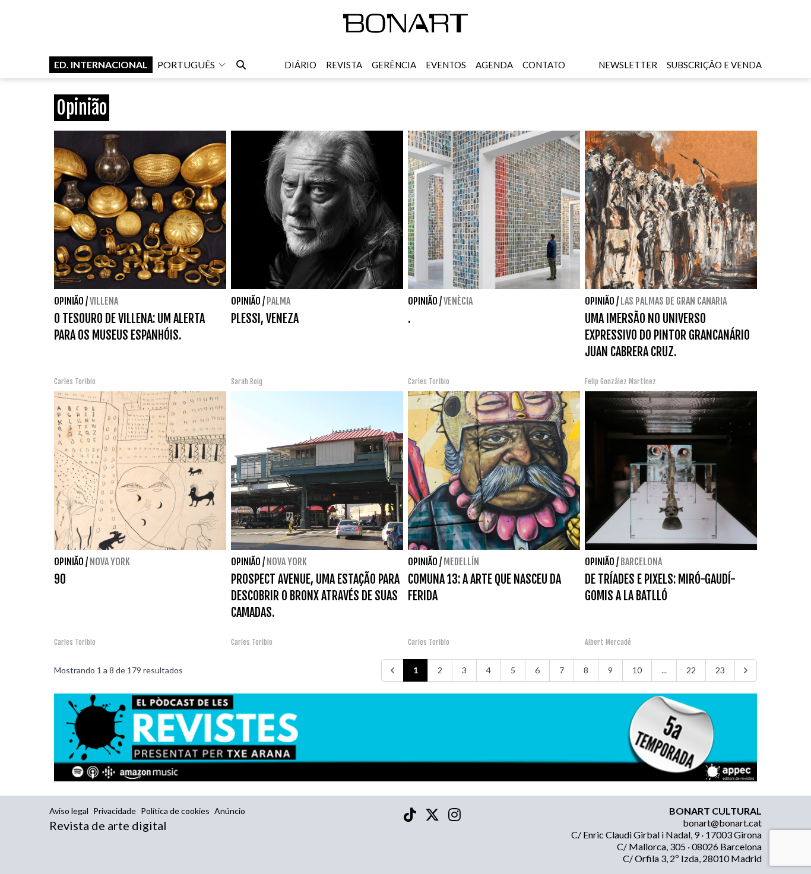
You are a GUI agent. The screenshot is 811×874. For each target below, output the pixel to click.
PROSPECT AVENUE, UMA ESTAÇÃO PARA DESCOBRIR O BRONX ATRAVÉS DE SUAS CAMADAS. (315, 596)
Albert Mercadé (608, 642)
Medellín (461, 562)
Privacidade (114, 811)
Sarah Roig (246, 381)
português (186, 64)
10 (637, 670)
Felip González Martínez (620, 381)
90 (60, 579)
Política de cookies (175, 811)
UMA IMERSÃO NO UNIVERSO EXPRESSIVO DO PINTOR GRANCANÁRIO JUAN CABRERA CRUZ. (667, 335)
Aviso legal (68, 811)
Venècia (458, 301)
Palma (278, 301)
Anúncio (229, 811)
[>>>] (745, 670)
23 (720, 670)
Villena (104, 301)
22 (691, 670)
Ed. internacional (101, 64)
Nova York (110, 562)
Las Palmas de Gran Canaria (673, 301)
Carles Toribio (75, 381)
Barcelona (641, 562)
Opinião (69, 301)
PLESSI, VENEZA (265, 318)
